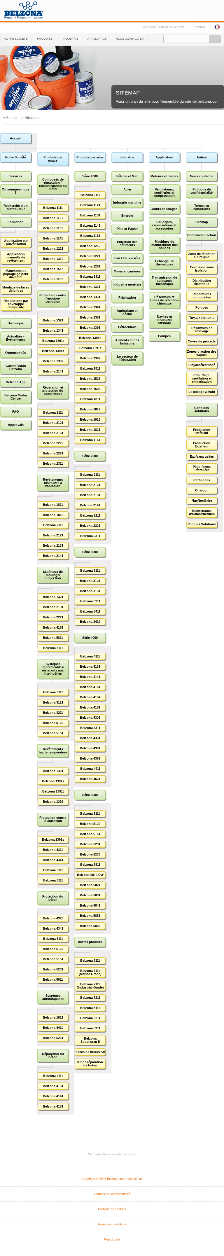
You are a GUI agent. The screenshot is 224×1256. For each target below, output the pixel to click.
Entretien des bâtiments (127, 243)
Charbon (202, 490)
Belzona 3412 (90, 621)
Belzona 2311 (53, 463)
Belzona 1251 (90, 266)
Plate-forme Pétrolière (202, 468)
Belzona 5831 (90, 895)
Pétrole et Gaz (127, 176)
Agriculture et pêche (127, 312)
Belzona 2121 (53, 422)
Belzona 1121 (53, 218)
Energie (127, 215)
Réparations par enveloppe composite (16, 304)
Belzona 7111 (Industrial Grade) (90, 985)
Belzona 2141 (53, 371)
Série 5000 (90, 795)
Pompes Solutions (202, 524)
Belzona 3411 (90, 611)
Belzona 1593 (90, 389)
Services (15, 176)
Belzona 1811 (53, 504)
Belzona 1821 (53, 1017)
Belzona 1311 (53, 258)
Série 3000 (90, 552)
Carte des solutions (201, 409)
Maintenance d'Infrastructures (202, 512)
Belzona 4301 (90, 717)
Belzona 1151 (90, 235)
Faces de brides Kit (90, 1052)
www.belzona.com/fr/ (23, 10)
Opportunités (15, 352)
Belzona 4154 (90, 697)
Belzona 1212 (90, 246)
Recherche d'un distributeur (16, 207)
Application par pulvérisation (16, 242)
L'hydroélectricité (201, 365)
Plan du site (112, 1239)
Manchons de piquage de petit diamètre (15, 274)
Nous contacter (130, 39)
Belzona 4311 (53, 849)
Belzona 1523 (90, 378)
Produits (44, 39)
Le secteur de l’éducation (127, 358)
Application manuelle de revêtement (15, 257)
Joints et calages (164, 209)
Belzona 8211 (90, 1018)
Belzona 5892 (90, 926)
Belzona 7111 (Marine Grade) (90, 972)
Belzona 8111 (53, 648)
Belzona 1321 (53, 320)
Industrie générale (127, 284)
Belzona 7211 (90, 997)
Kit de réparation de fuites (90, 1063)
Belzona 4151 (53, 627)
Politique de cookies (112, 1209)
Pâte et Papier (127, 228)
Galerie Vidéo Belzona (16, 367)
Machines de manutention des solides (164, 245)
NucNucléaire (202, 500)
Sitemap (201, 222)
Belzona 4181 (53, 1106)
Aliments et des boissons (127, 341)
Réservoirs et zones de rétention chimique (164, 300)
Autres (202, 157)
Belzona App (16, 382)
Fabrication (127, 297)
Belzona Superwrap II (90, 1040)
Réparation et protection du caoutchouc (52, 391)
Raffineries (201, 480)
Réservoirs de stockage (201, 329)
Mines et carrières (127, 271)
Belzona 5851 (90, 915)
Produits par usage (52, 158)
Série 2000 (90, 456)
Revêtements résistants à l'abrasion (53, 483)
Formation (16, 222)
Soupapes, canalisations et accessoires (164, 225)
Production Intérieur (201, 431)
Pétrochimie (127, 327)
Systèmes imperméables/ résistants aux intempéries (53, 668)
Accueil (15, 138)
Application (97, 39)
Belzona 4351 (90, 748)
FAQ (15, 411)
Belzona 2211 (53, 443)
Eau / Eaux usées (127, 258)
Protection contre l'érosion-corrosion (52, 298)
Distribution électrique (201, 282)
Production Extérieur (201, 444)
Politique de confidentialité (201, 191)
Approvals (16, 424)
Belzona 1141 (53, 238)
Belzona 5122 (53, 723)
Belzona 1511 (53, 269)
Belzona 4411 (53, 1027)
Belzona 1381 (90, 317)
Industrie (70, 39)
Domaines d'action (201, 235)
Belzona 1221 (53, 248)
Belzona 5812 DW (90, 875)
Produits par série (90, 157)
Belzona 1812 (53, 515)
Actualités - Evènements (15, 338)
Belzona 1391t (53, 340)
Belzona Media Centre (15, 396)
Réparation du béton (53, 1055)
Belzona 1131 (53, 228)
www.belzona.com (123, 1154)
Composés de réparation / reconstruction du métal (53, 184)
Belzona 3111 (53, 692)
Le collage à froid (201, 391)
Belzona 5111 (53, 870)
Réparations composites (201, 295)
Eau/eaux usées (202, 456)
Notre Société (15, 39)
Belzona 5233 (90, 854)
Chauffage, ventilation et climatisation (202, 378)
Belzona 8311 (90, 1028)
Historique (16, 323)
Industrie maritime (127, 202)
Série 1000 (90, 176)
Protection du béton (52, 898)
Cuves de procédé (202, 341)
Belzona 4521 (90, 779)
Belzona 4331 (90, 738)
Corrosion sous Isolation (202, 268)
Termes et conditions (201, 207)
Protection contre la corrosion (52, 819)
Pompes (164, 336)
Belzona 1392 (53, 361)
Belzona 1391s (53, 351)
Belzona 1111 (53, 207)
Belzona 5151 (53, 733)
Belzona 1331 (90, 297)
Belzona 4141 (53, 1096)
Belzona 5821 (90, 885)
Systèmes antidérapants (53, 997)
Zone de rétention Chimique (202, 255)
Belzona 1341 (53, 330)
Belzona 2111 (53, 412)
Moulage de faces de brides (15, 289)
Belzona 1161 (53, 279)
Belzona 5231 (53, 969)
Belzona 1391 (53, 771)
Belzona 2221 (53, 453)
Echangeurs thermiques (164, 262)
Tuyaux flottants (201, 317)
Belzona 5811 (53, 637)
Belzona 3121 (53, 702)
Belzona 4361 (90, 758)
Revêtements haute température (53, 750)
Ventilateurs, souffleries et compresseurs (164, 192)
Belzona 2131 (53, 433)
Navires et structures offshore (164, 320)
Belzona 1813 (90, 419)
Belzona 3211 (53, 712)
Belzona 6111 (53, 880)
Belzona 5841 (90, 905)
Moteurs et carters (164, 176)
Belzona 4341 (53, 860)
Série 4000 (90, 637)
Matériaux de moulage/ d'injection (53, 575)
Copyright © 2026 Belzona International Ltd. (112, 1178)
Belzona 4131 (53, 1086)
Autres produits (90, 942)
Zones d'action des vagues (201, 353)
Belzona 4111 (53, 1075)
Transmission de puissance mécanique (164, 281)
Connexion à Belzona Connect (163, 26)
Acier (127, 189)
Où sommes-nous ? (15, 191)
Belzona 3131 (90, 591)
